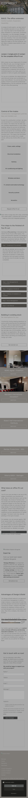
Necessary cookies (9, 782)
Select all (14, 786)
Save (14, 789)
